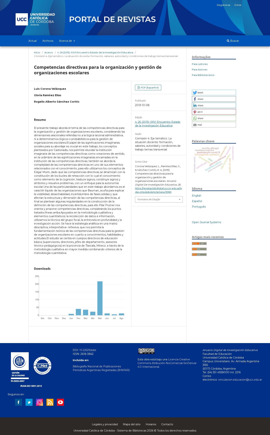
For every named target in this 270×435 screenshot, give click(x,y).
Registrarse (223, 4)
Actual (32, 40)
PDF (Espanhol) (149, 87)
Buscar (234, 40)
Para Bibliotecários (203, 75)
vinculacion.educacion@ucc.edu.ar (240, 379)
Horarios (151, 424)
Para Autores (199, 69)
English (196, 195)
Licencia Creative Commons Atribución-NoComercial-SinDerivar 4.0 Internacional (167, 363)
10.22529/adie (87, 350)
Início (37, 52)
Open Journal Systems (206, 222)
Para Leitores (200, 64)
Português (199, 206)
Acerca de (66, 40)
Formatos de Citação (149, 199)
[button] (214, 92)
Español (197, 201)
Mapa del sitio (132, 424)
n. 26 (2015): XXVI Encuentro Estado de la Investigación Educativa (95, 52)
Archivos (47, 40)
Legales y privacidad (105, 424)
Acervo (48, 52)
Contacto (167, 424)
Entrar (238, 4)
